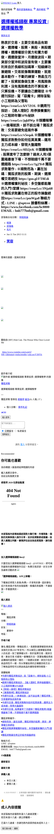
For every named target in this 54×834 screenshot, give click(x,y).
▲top (3, 412)
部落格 (10, 226)
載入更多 (5, 417)
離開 (16, 828)
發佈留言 (5, 434)
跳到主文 (5, 35)
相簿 (9, 223)
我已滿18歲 (6, 828)
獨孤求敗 (5, 383)
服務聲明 (30, 795)
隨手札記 (22, 407)
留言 (27, 399)
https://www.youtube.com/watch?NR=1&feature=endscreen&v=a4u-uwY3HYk (21, 353)
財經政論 (23, 217)
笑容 (10, 241)
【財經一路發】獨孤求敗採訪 (16, 689)
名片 (9, 229)
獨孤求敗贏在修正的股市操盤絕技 (18, 735)
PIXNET (13, 793)
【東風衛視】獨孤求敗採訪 (15, 692)
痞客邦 (21, 399)
